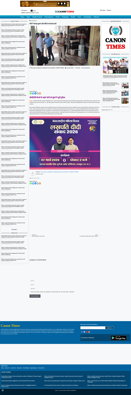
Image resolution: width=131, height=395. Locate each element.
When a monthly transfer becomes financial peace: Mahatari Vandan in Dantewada (107, 385)
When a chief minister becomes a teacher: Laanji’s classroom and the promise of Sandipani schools (12, 30)
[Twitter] (38, 93)
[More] (40, 93)
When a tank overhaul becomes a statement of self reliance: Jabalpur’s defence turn (13, 48)
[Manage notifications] (3, 390)
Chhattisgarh (34, 20)
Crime (79, 17)
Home (22, 17)
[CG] (64, 169)
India (28, 17)
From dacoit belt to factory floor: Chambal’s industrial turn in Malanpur (61, 385)
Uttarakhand (87, 17)
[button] (31, 11)
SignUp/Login (33, 368)
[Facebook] (33, 93)
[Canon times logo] (115, 50)
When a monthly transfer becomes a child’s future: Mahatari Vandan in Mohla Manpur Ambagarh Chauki (13, 36)
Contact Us (13, 368)
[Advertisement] (64, 79)
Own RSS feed (26, 368)
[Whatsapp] (31, 93)
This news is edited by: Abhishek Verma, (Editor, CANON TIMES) (60, 172)
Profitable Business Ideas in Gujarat (10, 336)
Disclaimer (19, 368)
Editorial (96, 17)
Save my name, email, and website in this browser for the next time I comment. (53, 291)
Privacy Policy (41, 368)
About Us (7, 368)
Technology (65, 17)
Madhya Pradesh (37, 17)
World (57, 17)
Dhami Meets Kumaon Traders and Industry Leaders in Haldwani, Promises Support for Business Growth (14, 24)
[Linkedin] (35, 93)
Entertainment (49, 17)
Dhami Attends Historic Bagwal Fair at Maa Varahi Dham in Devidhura (18, 380)
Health (73, 17)
